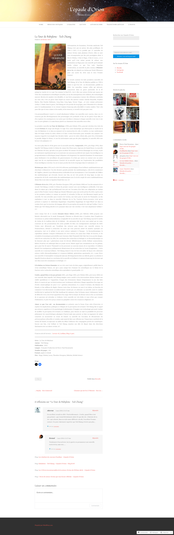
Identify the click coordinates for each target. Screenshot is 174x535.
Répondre (95, 410)
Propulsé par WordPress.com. (44, 525)
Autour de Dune (96, 24)
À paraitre (71, 24)
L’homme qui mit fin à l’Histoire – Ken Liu (87, 391)
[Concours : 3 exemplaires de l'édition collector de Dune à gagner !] (119, 127)
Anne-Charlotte (125, 169)
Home (41, 24)
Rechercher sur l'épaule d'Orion (123, 35)
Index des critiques (55, 24)
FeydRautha (123, 151)
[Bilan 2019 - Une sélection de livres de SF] (132, 127)
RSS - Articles (119, 180)
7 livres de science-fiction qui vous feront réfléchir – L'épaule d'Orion (61, 477)
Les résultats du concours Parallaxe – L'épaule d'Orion (56, 457)
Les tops (82, 24)
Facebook (120, 72)
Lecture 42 (55, 333)
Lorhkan (63, 333)
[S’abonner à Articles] (113, 180)
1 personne (56, 426)
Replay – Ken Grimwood (44, 391)
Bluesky (119, 68)
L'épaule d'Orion (87, 9)
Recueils (98, 379)
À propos (131, 24)
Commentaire (95, 505)
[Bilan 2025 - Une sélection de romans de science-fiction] (119, 99)
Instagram (120, 70)
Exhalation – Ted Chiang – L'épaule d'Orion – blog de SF (57, 464)
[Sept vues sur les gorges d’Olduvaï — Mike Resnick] (119, 113)
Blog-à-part (70, 333)
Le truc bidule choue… (127, 161)
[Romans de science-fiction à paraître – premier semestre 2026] (132, 113)
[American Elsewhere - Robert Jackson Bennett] (132, 99)
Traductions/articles (115, 24)
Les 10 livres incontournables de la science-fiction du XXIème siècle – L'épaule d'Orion (67, 470)
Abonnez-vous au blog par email (126, 56)
